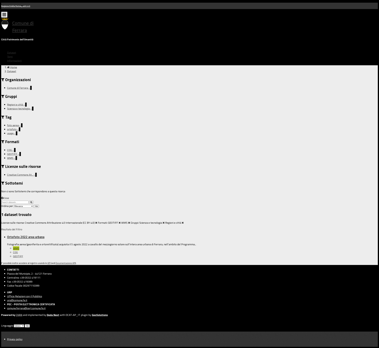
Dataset (11, 53)
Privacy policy (15, 339)
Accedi (27, 6)
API (48, 263)
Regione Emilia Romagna (12, 6)
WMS (16, 248)
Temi (10, 57)
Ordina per (7, 206)
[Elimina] (96, 223)
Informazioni (14, 61)
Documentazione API (65, 263)
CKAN (19, 315)
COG (15, 252)
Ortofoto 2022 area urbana (25, 236)
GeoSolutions (100, 315)
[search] (31, 202)
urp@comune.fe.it (17, 300)
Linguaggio (7, 326)
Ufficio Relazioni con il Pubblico (24, 296)
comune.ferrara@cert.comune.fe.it (26, 308)
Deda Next (53, 315)
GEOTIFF (18, 256)
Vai (36, 206)
